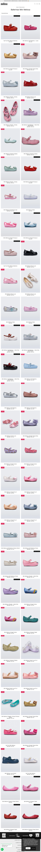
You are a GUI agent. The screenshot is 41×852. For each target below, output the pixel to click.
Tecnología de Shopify (20, 851)
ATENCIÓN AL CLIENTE (20, 840)
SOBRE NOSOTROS (20, 842)
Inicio (17, 7)
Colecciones (21, 7)
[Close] (39, 837)
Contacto (20, 845)
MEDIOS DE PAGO (20, 847)
